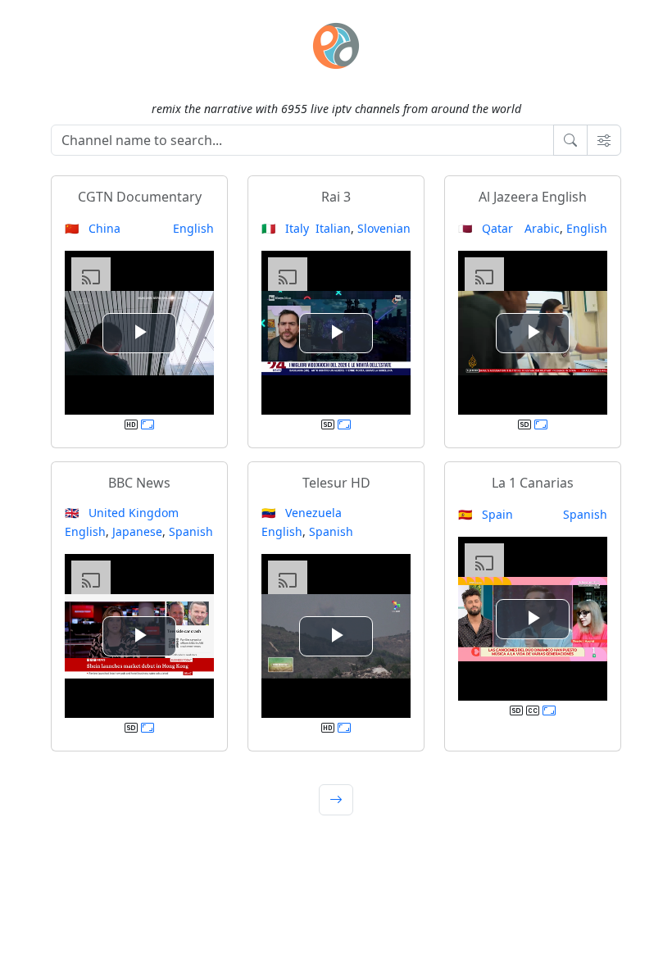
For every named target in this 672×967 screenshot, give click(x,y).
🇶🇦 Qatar (485, 228)
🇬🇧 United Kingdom (122, 512)
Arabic (542, 228)
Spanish (191, 531)
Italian (333, 228)
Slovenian (384, 228)
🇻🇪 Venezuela (301, 512)
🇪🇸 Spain (485, 514)
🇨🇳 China (92, 228)
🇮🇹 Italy (285, 228)
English (193, 228)
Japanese (137, 531)
